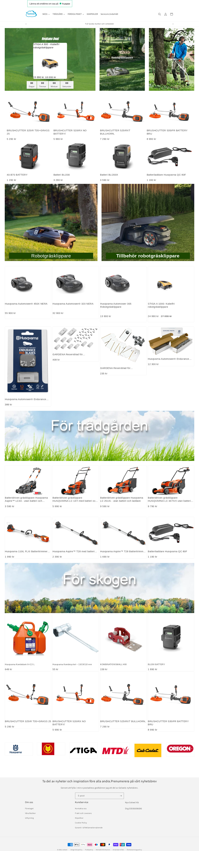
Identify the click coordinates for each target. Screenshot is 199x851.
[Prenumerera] (121, 796)
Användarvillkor (118, 849)
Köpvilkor (79, 818)
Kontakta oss (81, 808)
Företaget (29, 808)
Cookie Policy (81, 822)
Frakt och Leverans (83, 813)
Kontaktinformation (103, 849)
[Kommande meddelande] (173, 24)
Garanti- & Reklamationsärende (88, 827)
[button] (160, 14)
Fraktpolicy (89, 849)
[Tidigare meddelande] (26, 24)
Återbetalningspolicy (134, 849)
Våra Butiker (30, 813)
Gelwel (65, 850)
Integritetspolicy (76, 849)
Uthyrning (29, 818)
